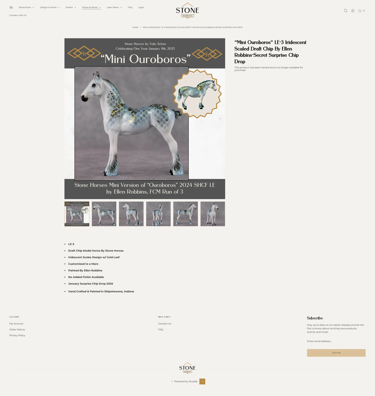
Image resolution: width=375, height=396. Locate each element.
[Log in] (353, 10)
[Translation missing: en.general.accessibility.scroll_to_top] (202, 381)
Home (135, 27)
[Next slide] (220, 118)
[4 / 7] (158, 213)
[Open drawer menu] (11, 7)
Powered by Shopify (186, 381)
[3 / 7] (131, 213)
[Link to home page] (187, 368)
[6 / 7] (212, 213)
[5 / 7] (185, 213)
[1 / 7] (76, 213)
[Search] (345, 10)
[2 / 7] (104, 213)
